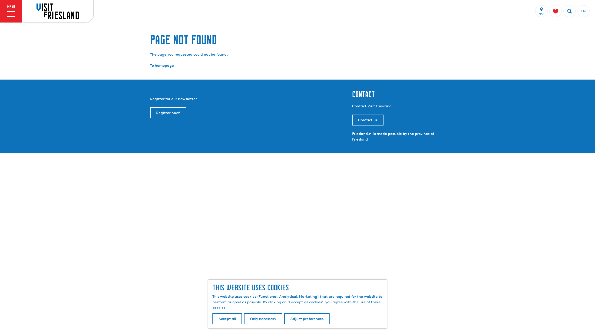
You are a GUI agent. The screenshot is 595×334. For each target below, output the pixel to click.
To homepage (162, 65)
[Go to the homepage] (57, 11)
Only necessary (263, 319)
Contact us (367, 120)
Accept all (227, 319)
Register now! (168, 113)
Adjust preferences (307, 319)
